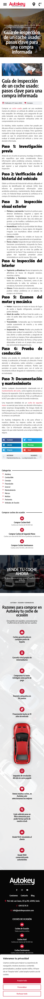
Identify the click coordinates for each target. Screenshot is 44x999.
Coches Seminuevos (22, 950)
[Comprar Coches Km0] (22, 518)
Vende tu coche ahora (22, 571)
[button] (5, 4)
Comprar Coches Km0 (22, 522)
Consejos (30, 103)
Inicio (6, 25)
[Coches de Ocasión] (22, 925)
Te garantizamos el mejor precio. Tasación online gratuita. (22, 579)
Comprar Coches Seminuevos (22, 545)
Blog (10, 25)
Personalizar (22, 987)
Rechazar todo (22, 994)
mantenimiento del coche (11, 391)
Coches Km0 (22, 939)
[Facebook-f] (16, 890)
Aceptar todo (22, 981)
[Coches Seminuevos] (22, 946)
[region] (22, 976)
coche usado (17, 108)
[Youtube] (27, 890)
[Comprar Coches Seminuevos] (22, 541)
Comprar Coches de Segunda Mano (22, 534)
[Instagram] (22, 890)
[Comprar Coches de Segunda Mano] (22, 530)
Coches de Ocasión (22, 928)
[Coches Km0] (22, 935)
